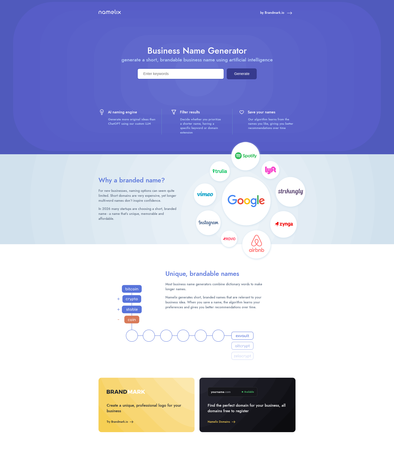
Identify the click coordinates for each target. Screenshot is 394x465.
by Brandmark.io (272, 12)
